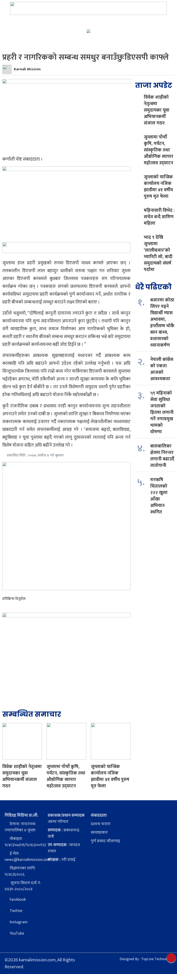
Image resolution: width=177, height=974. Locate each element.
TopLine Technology (156, 959)
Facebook (18, 899)
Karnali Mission (27, 69)
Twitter (16, 910)
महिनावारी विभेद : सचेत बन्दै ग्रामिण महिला (159, 216)
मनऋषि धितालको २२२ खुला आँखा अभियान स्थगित (159, 496)
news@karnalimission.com (28, 859)
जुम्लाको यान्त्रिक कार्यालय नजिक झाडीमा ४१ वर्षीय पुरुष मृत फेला (110, 776)
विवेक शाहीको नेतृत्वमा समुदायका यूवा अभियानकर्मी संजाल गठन (22, 776)
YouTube (17, 933)
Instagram (19, 922)
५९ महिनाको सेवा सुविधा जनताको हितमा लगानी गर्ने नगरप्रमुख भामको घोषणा (162, 412)
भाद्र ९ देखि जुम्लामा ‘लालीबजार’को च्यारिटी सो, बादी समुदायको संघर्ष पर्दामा (158, 253)
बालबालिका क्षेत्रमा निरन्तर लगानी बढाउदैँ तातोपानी (162, 455)
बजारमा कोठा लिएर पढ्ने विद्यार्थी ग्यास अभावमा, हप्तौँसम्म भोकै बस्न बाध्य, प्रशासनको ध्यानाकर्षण (162, 322)
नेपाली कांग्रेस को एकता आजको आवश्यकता (161, 369)
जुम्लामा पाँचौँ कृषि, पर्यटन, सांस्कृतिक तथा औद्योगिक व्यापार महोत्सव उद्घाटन (66, 776)
